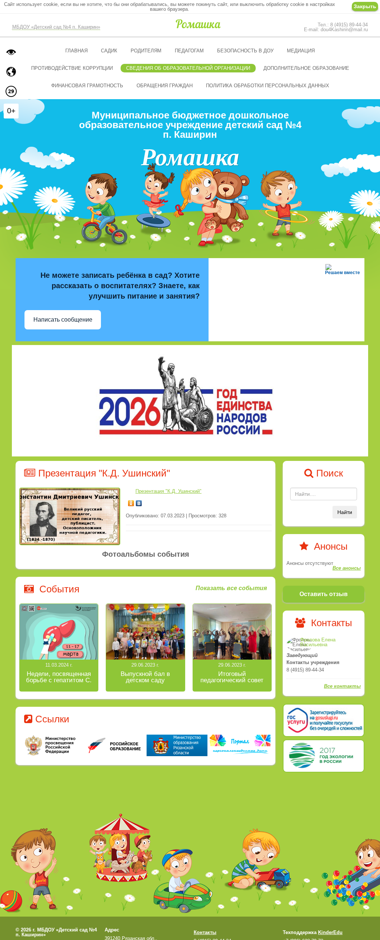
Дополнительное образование (306, 68)
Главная (76, 50)
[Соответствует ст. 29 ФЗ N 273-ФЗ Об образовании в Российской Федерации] (11, 91)
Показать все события (231, 588)
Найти (344, 512)
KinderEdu (330, 932)
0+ (11, 111)
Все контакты (342, 686)
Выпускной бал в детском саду (145, 677)
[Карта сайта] (11, 71)
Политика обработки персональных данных (267, 85)
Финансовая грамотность (87, 85)
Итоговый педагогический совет (231, 677)
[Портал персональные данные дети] (240, 746)
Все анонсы (346, 568)
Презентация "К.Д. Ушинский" (168, 491)
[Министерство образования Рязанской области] (177, 745)
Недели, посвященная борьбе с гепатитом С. (59, 677)
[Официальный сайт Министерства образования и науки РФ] (50, 745)
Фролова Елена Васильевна (317, 642)
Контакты (205, 932)
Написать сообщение (62, 319)
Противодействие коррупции (72, 68)
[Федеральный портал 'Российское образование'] (113, 745)
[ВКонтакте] (139, 501)
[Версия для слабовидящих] (11, 52)
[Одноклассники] (131, 501)
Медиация (301, 50)
